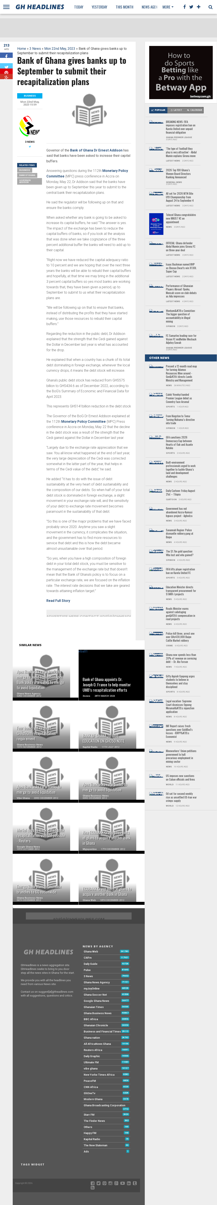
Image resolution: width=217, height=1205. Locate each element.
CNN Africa (91, 1087)
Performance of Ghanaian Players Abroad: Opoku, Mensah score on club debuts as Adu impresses (181, 291)
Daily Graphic (92, 1056)
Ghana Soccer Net (95, 994)
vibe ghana (90, 1068)
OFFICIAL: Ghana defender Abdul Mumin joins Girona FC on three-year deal (180, 246)
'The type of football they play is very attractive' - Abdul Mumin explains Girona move (181, 152)
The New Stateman (95, 1145)
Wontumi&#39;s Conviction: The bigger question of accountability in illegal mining (180, 316)
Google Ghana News (96, 1000)
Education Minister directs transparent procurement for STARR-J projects (181, 590)
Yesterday (99, 7)
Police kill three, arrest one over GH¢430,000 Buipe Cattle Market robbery (180, 637)
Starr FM (89, 1114)
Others (88, 1127)
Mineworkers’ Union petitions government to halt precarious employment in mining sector (181, 756)
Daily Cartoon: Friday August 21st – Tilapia (180, 492)
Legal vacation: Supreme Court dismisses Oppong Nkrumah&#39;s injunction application (180, 707)
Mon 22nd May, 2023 (59, 49)
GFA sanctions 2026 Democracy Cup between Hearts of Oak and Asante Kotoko (179, 443)
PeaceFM (90, 1080)
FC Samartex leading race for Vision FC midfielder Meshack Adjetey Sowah (181, 339)
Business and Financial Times (102, 1031)
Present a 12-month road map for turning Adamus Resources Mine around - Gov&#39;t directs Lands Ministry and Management (181, 373)
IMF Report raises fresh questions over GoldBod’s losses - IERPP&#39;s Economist (179, 731)
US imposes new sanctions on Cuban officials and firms (180, 777)
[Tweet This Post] (6, 66)
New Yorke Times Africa (99, 1074)
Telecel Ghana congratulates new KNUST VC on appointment (181, 218)
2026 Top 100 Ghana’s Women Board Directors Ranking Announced (178, 173)
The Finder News (94, 1120)
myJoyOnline (92, 988)
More (166, 7)
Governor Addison (25, 181)
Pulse (87, 970)
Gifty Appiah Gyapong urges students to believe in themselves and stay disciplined (180, 682)
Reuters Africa (93, 1050)
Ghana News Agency (97, 982)
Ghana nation (92, 1037)
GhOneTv (89, 1093)
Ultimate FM (91, 1062)
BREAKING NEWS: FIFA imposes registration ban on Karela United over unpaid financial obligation (180, 127)
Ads (86, 1151)
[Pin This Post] (6, 71)
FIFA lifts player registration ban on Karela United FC (180, 571)
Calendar (196, 110)
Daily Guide (90, 963)
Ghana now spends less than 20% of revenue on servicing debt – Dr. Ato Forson (181, 658)
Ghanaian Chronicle (96, 1025)
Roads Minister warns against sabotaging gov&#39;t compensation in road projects (180, 614)
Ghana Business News (97, 1013)
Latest (178, 110)
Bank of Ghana (27, 175)
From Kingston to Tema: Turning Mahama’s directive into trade (180, 419)
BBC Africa (91, 1019)
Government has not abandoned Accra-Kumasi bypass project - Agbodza (179, 512)
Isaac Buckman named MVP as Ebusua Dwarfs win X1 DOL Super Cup (181, 268)
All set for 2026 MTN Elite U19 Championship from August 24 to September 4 (180, 197)
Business (24, 170)
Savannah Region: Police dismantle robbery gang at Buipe (179, 533)
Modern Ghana (93, 1099)
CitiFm (88, 957)
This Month (124, 7)
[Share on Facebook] (6, 55)
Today (78, 7)
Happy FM (90, 1133)
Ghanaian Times (94, 1007)
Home (21, 49)
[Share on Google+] (6, 76)
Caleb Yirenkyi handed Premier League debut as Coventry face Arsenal (179, 398)
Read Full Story (58, 601)
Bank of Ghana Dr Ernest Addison (96, 150)
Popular (160, 110)
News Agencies (153, 7)
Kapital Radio (92, 1139)
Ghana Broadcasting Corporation (104, 1105)
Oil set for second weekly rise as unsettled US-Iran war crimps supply (181, 797)
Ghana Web (91, 951)
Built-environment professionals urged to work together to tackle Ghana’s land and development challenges (181, 469)
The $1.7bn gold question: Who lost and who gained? (179, 553)
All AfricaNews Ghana (97, 1043)
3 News (35, 49)
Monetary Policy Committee (83, 422)
